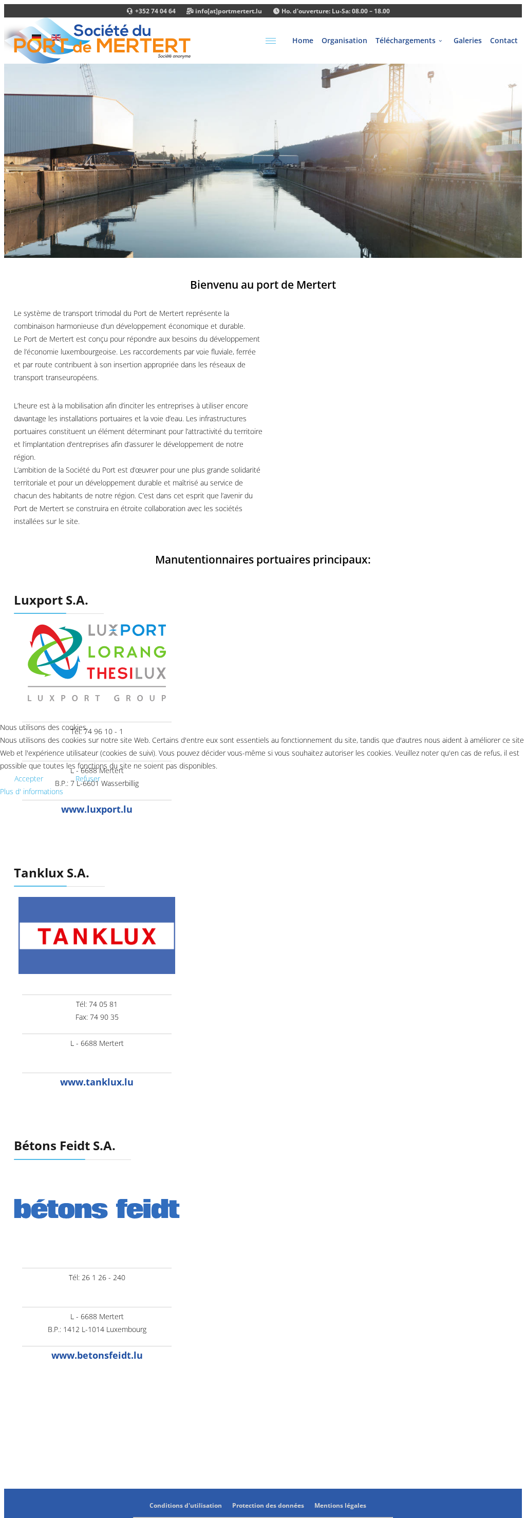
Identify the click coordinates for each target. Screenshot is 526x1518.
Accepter (28, 778)
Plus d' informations (31, 791)
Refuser (88, 778)
